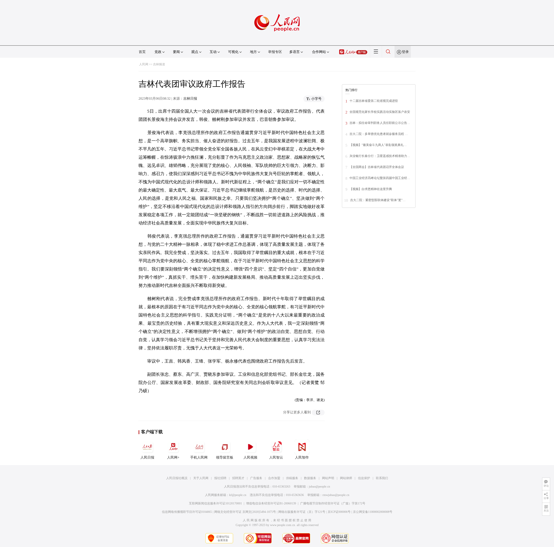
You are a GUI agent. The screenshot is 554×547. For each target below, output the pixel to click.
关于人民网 (200, 478)
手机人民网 (199, 457)
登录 (405, 52)
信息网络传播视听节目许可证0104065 (187, 511)
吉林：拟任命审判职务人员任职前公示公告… (379, 123)
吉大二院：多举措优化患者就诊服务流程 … (378, 134)
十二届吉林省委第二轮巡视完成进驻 (373, 100)
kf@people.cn (237, 495)
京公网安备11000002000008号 (372, 511)
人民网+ (173, 457)
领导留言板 (224, 457)
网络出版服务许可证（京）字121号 (301, 511)
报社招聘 (220, 478)
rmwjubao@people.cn (335, 495)
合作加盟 (274, 478)
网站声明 (328, 478)
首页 (142, 52)
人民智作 (302, 457)
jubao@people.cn (319, 486)
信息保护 (364, 478)
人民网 (143, 64)
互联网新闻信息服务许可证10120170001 (215, 503)
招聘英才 (238, 478)
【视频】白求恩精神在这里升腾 (370, 189)
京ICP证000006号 (339, 511)
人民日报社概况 (176, 478)
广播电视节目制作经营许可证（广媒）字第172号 (332, 503)
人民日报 (147, 457)
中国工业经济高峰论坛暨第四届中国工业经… (379, 178)
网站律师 (346, 478)
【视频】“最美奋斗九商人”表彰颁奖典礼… (378, 145)
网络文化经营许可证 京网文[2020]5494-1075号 (245, 511)
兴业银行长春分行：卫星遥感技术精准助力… (379, 156)
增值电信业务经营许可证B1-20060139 (271, 503)
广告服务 (256, 478)
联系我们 (382, 478)
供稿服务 (292, 478)
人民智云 (276, 457)
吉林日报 (190, 98)
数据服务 (310, 478)
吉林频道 (159, 64)
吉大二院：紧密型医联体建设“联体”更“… (378, 200)
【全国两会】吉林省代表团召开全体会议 (376, 167)
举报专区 (275, 52)
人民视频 (250, 457)
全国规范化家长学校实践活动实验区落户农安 (379, 112)
